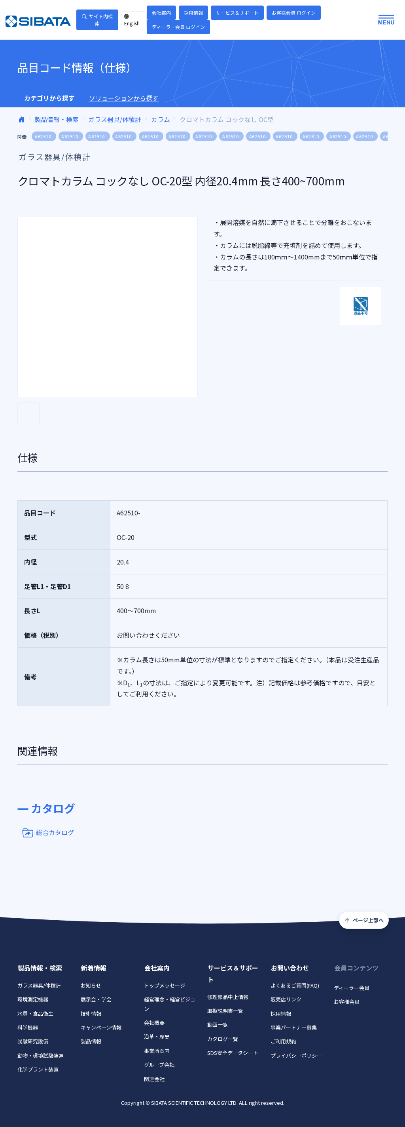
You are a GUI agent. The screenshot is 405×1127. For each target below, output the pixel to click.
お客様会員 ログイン (294, 12)
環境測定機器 (32, 999)
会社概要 (154, 1022)
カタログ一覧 (222, 1039)
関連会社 (154, 1079)
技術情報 (91, 1013)
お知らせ (91, 985)
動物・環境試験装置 (40, 1055)
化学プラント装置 (38, 1069)
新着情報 (93, 968)
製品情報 (91, 1041)
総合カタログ (55, 832)
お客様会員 (347, 1001)
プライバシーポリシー (296, 1055)
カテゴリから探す (49, 98)
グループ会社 (159, 1064)
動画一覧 (217, 1024)
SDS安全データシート (232, 1052)
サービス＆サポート (237, 12)
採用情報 (193, 12)
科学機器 (27, 1027)
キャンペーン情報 (101, 1027)
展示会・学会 (96, 999)
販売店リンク (286, 999)
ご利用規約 (283, 1041)
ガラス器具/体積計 (114, 119)
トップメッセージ (164, 985)
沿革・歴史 (157, 1036)
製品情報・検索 (56, 119)
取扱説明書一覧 (225, 1010)
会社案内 (161, 12)
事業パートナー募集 (294, 1027)
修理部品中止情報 (227, 997)
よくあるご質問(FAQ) (295, 985)
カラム (160, 119)
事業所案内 (157, 1051)
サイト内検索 (101, 20)
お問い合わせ (290, 968)
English (132, 23)
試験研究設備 (32, 1041)
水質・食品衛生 (35, 1013)
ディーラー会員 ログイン (178, 26)
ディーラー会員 (351, 988)
